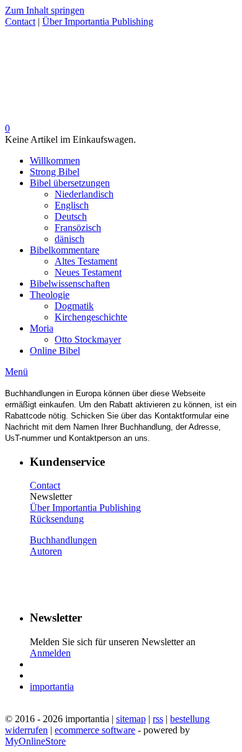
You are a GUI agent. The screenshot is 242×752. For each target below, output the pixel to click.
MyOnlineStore (35, 741)
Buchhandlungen (63, 540)
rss (158, 718)
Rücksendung (57, 519)
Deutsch (71, 216)
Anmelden (50, 653)
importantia (52, 686)
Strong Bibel (54, 171)
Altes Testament (86, 261)
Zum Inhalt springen (44, 10)
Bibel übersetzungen (70, 183)
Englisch (72, 205)
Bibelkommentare (64, 250)
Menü (16, 371)
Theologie (49, 294)
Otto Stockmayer (88, 339)
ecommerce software (95, 730)
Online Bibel (55, 350)
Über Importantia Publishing (97, 21)
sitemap (131, 718)
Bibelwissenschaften (70, 283)
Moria (41, 328)
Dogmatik (74, 306)
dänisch (69, 238)
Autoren (46, 551)
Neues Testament (88, 272)
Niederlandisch (84, 194)
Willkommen (55, 160)
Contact (20, 21)
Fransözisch (78, 227)
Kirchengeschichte (91, 317)
